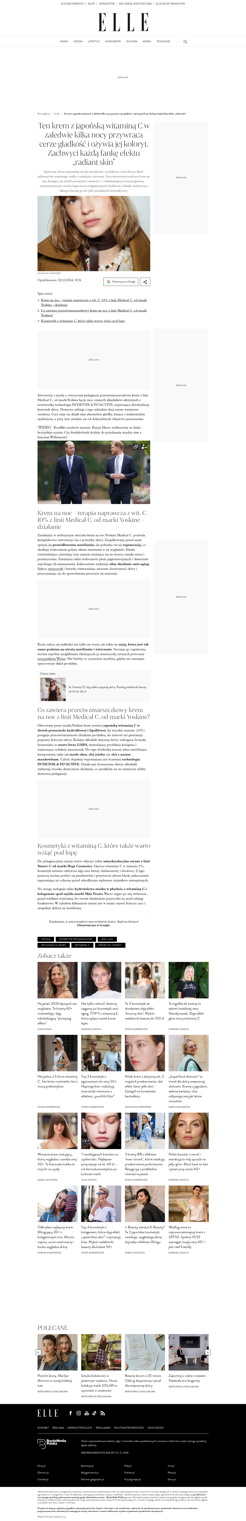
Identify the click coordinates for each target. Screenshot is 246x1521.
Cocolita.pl (43, 1479)
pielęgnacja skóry (53, 945)
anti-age (107, 939)
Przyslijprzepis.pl (132, 1479)
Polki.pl (127, 1466)
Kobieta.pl (129, 1472)
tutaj (64, 1517)
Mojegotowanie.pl (89, 1472)
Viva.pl (171, 1466)
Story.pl (172, 1479)
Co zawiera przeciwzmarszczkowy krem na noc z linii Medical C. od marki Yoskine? (94, 313)
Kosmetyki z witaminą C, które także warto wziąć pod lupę (83, 321)
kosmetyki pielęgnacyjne (76, 939)
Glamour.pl (43, 1472)
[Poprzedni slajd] (38, 1352)
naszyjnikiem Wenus (52, 659)
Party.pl (42, 1466)
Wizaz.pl (172, 1472)
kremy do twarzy (110, 945)
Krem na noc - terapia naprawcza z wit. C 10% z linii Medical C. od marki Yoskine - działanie (94, 302)
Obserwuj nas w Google (123, 281)
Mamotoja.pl (87, 1466)
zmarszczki (55, 569)
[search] (185, 41)
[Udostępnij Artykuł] (145, 282)
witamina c (82, 945)
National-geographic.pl (92, 1479)
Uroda (45, 939)
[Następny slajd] (207, 1352)
